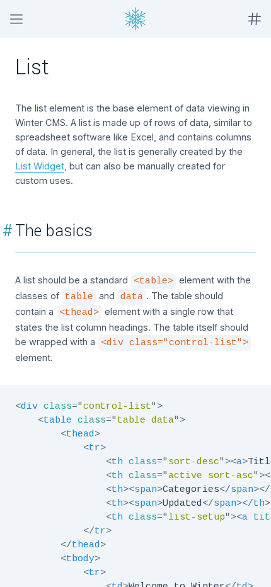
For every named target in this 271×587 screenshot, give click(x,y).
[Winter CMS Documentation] (135, 19)
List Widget (39, 166)
